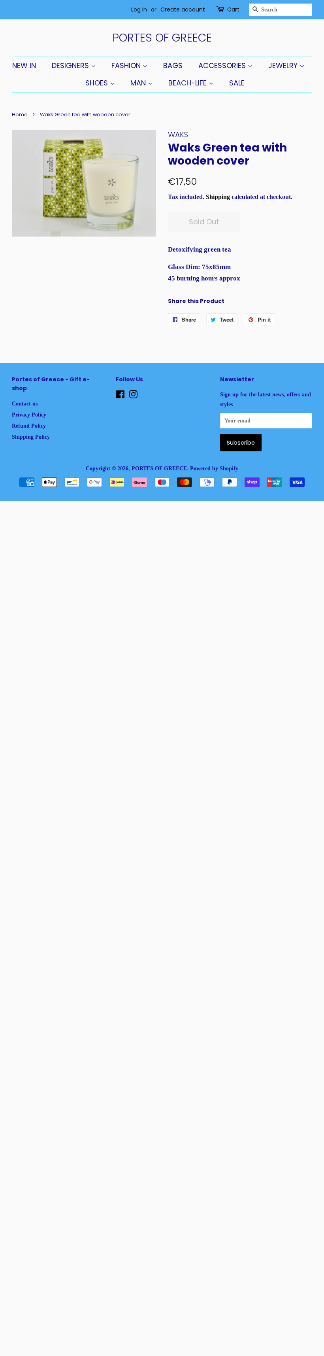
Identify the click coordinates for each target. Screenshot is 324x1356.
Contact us (25, 403)
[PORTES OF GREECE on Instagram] (133, 396)
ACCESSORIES (223, 65)
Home (20, 114)
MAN (139, 83)
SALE (237, 83)
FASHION (127, 65)
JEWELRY (284, 65)
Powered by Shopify (214, 468)
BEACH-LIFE (188, 83)
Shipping (218, 196)
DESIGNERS (71, 65)
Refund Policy (29, 425)
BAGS (173, 65)
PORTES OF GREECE (162, 38)
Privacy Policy (29, 414)
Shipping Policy (31, 437)
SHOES (97, 83)
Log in (139, 9)
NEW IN (24, 65)
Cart (233, 9)
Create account (182, 9)
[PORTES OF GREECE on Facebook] (120, 396)
